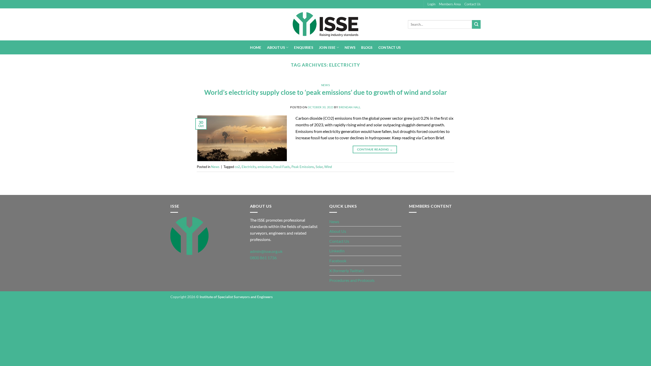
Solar (319, 167)
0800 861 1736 (263, 257)
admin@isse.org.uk (266, 251)
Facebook (337, 260)
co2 (237, 167)
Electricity (249, 167)
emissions (265, 167)
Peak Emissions (302, 167)
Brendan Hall (350, 107)
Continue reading (375, 149)
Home (255, 47)
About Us (276, 47)
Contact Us (472, 4)
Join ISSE (327, 47)
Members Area (450, 4)
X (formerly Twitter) (346, 270)
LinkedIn (337, 250)
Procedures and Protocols (352, 280)
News (350, 47)
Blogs (367, 47)
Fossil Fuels (281, 167)
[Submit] (476, 24)
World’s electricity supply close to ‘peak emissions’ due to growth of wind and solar (325, 92)
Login (431, 4)
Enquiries (303, 47)
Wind (328, 167)
